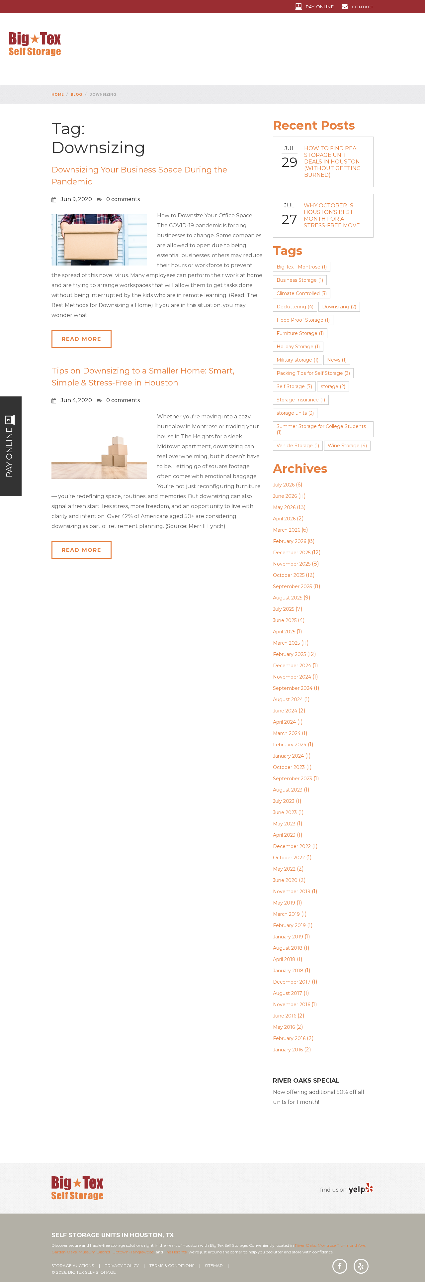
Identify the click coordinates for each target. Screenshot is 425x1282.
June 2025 (285, 620)
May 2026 (284, 507)
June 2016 (284, 1016)
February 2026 (289, 541)
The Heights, (176, 1251)
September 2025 (292, 586)
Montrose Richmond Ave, (341, 1245)
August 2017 (287, 993)
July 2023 (284, 801)
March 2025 (286, 643)
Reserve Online (311, 1123)
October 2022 (289, 858)
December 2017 (291, 982)
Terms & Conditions (171, 1265)
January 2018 (288, 971)
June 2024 (285, 711)
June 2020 (285, 880)
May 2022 (284, 869)
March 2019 (286, 914)
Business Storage (300, 280)
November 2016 (291, 1005)
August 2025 (287, 598)
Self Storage (294, 386)
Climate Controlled (302, 293)
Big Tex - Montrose (302, 267)
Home (95, 45)
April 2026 (284, 519)
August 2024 (288, 699)
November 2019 (291, 892)
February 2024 (289, 745)
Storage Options (247, 45)
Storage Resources (384, 45)
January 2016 (288, 1050)
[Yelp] (361, 1188)
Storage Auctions (72, 1265)
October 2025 (288, 575)
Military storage (297, 360)
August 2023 (287, 790)
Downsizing (339, 307)
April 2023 (284, 835)
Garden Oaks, (64, 1251)
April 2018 (284, 959)
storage (333, 386)
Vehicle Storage (298, 446)
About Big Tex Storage (313, 45)
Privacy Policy (122, 1265)
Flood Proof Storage (303, 320)
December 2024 (292, 666)
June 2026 (285, 496)
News (337, 360)
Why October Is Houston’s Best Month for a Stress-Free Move (332, 215)
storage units (295, 413)
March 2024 (286, 733)
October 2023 (289, 767)
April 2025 (284, 632)
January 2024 (288, 756)
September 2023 (292, 779)
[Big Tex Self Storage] (34, 44)
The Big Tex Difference (179, 45)
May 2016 (284, 1027)
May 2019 (284, 903)
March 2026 (286, 530)
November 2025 (291, 564)
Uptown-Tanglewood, (134, 1251)
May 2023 (284, 824)
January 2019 (288, 937)
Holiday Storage (298, 347)
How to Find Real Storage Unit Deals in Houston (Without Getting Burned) (332, 161)
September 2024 (292, 688)
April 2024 (284, 722)
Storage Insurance (301, 400)
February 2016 (289, 1038)
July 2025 (283, 609)
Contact (363, 6)
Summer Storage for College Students (321, 429)
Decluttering (295, 307)
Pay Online (320, 6)
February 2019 (289, 925)
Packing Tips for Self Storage (313, 373)
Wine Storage (347, 446)
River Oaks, (306, 1245)
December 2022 (292, 846)
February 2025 (289, 654)
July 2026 (284, 485)
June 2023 (285, 812)
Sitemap (214, 1265)
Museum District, (95, 1251)
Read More (81, 339)
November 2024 (292, 677)
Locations (121, 45)
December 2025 (291, 553)
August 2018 (287, 948)
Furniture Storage (300, 333)
